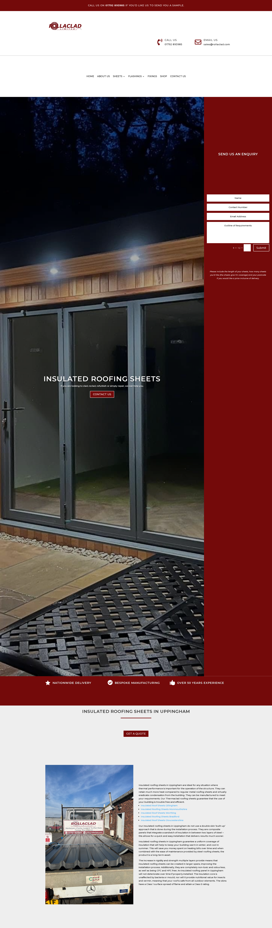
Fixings (152, 76)
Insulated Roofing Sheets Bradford (160, 816)
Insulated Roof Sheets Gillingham (159, 805)
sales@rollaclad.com (217, 44)
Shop (163, 76)
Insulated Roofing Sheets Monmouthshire (164, 809)
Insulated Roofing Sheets (102, 379)
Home (90, 76)
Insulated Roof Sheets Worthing (158, 813)
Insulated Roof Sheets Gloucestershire (162, 820)
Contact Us (102, 394)
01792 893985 (173, 44)
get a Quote (136, 733)
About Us (103, 76)
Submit (261, 248)
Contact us (178, 76)
